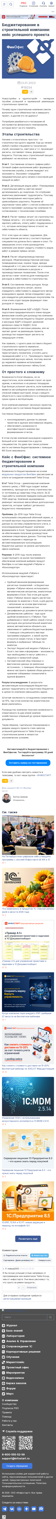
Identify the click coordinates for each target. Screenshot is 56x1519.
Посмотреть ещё (28, 1239)
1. (3, 1268)
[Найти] (50, 1317)
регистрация (10, 1298)
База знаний (14, 1330)
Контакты (7, 1425)
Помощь (7, 1416)
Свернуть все (44, 1260)
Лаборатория (15, 1335)
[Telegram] (4, 1509)
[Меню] (4, 4)
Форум (10, 1388)
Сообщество (9, 1404)
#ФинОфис (27, 788)
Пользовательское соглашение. (18, 1483)
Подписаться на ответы (16, 1255)
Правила (7, 1412)
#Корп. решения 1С (9, 788)
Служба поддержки (19, 1431)
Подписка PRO (10, 1408)
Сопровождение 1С (19, 1346)
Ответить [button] (32, 1287)
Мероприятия (15, 1372)
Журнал (11, 1325)
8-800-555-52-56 (13, 1454)
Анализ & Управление (21, 1341)
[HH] (19, 1509)
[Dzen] (26, 1509)
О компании (10, 1400)
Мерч (9, 1393)
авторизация (24, 1298)
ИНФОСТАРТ (44, 775)
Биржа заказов (16, 1383)
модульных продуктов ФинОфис (19, 474)
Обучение (12, 1356)
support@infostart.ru (16, 1458)
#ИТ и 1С (20, 788)
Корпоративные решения (23, 1351)
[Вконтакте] (12, 1509)
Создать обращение (17, 1466)
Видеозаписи (15, 1378)
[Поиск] (11, 4)
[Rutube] (41, 1509)
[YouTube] (33, 1509)
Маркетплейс (15, 1362)
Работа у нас (9, 1420)
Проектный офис (17, 1367)
